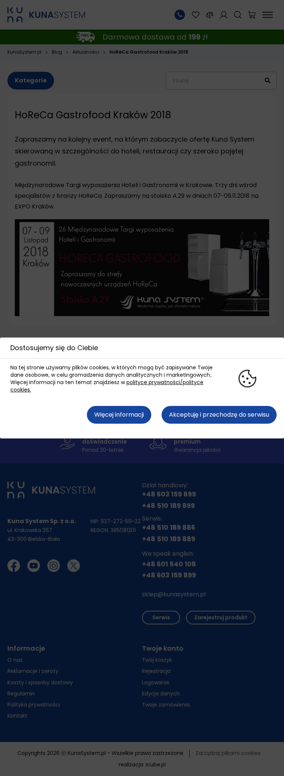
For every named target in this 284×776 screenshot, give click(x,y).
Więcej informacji (119, 414)
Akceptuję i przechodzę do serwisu (219, 414)
